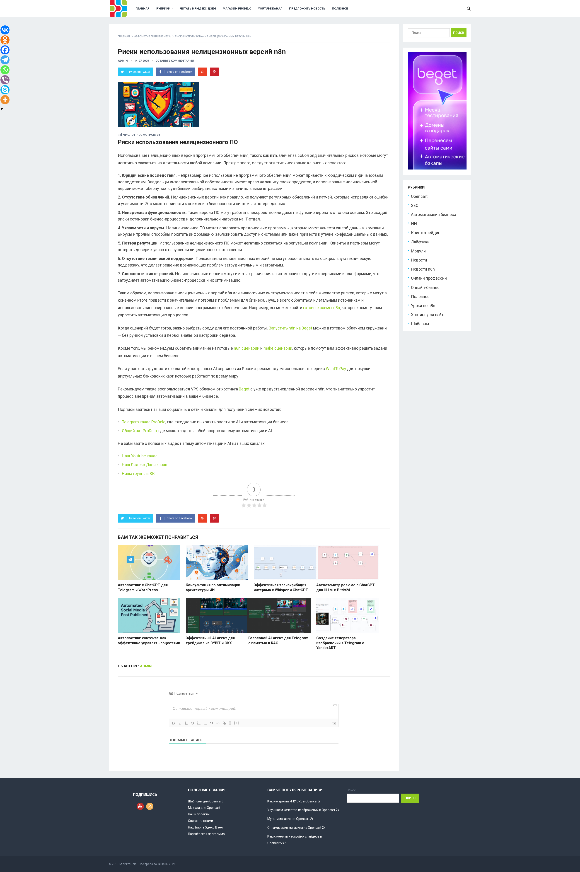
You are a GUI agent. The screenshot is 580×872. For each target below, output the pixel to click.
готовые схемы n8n (321, 307)
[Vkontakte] (5, 29)
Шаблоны (420, 323)
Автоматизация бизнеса (152, 36)
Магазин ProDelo (237, 8)
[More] (5, 99)
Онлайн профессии (429, 278)
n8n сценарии (246, 348)
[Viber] (5, 79)
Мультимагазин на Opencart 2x (290, 819)
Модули (418, 251)
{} (230, 722)
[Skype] (5, 89)
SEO (414, 205)
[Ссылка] (224, 723)
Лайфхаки (420, 242)
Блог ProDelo (128, 864)
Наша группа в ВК (138, 473)
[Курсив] (180, 723)
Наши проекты (199, 814)
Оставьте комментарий (174, 60)
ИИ (414, 223)
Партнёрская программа (206, 834)
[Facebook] (5, 49)
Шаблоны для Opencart (205, 801)
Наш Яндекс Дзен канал (144, 464)
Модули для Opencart (204, 807)
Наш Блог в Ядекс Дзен (205, 827)
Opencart (419, 196)
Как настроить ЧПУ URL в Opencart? (293, 801)
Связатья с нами (200, 821)
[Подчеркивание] (186, 723)
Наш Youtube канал (139, 455)
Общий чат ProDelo (139, 430)
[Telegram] (5, 59)
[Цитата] (211, 723)
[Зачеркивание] (192, 723)
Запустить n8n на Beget (290, 328)
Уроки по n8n (423, 305)
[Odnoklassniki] (5, 39)
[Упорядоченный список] (199, 723)
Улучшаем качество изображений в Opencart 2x (303, 810)
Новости (419, 260)
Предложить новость (307, 8)
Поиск (351, 790)
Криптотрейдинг (426, 232)
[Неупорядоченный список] (205, 723)
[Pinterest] (214, 72)
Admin (123, 60)
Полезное (340, 8)
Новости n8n (423, 269)
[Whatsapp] (5, 69)
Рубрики (163, 8)
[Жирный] (173, 723)
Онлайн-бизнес (425, 287)
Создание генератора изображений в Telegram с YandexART (340, 643)
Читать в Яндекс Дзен (198, 8)
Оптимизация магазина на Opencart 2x (296, 827)
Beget (244, 389)
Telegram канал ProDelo (143, 421)
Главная (143, 8)
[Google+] (202, 72)
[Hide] (2, 109)
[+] (236, 722)
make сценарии (277, 348)
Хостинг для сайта (428, 314)
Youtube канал (270, 8)
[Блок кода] (218, 723)
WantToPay (336, 368)
